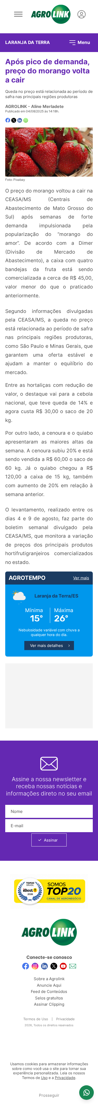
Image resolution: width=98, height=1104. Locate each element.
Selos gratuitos (49, 998)
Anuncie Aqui (49, 985)
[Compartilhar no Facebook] (7, 120)
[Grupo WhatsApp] (86, 1092)
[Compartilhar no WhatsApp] (25, 120)
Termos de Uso (35, 1019)
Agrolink (16, 106)
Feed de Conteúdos (49, 991)
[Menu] (18, 14)
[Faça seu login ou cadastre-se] (81, 14)
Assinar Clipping (49, 1004)
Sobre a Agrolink (49, 978)
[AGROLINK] (50, 14)
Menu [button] (83, 42)
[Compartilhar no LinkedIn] (19, 120)
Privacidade (65, 1019)
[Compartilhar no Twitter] (13, 120)
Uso (44, 1078)
